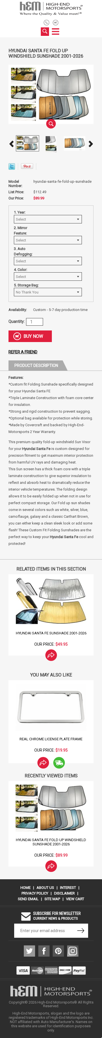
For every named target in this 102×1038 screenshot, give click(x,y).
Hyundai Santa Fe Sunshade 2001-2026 (51, 633)
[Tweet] (11, 168)
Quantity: (16, 321)
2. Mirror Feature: (20, 230)
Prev (11, 144)
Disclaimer (64, 893)
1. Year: (20, 212)
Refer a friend (22, 352)
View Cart (75, 899)
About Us (45, 887)
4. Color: (20, 269)
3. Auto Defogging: (23, 251)
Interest (68, 887)
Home (25, 887)
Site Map (52, 899)
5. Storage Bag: (26, 285)
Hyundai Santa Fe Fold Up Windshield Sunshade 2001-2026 (51, 842)
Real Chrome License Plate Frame (51, 739)
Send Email (28, 899)
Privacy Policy (35, 893)
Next (91, 144)
